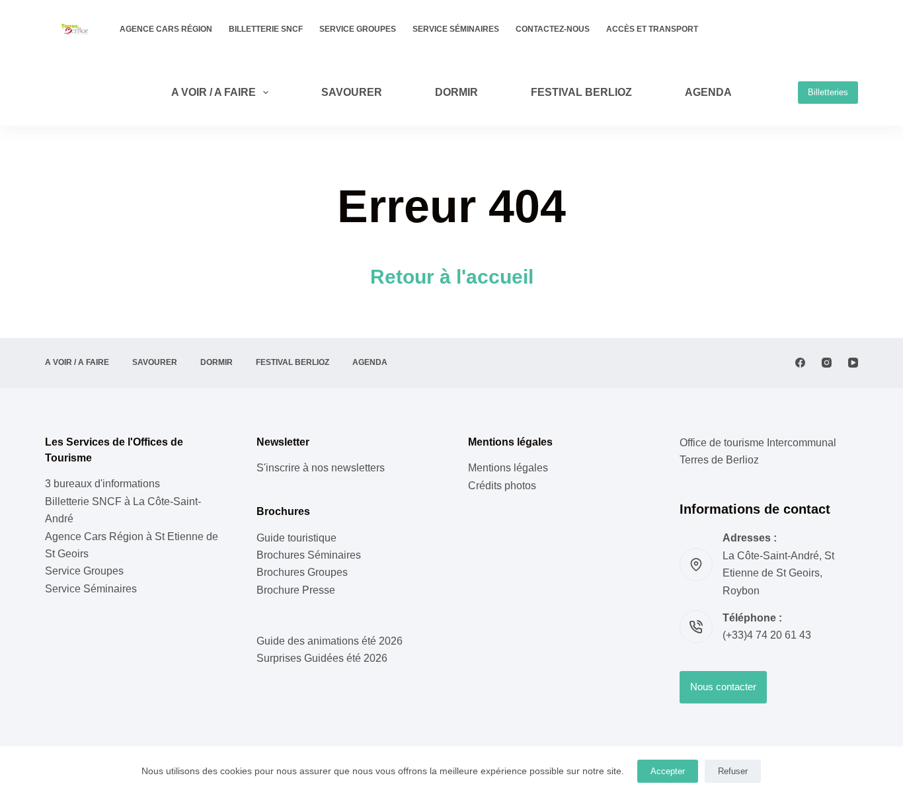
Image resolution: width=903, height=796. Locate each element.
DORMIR (456, 92)
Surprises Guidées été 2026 (321, 658)
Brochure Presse (295, 590)
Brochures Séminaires (308, 555)
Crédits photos (502, 485)
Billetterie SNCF (266, 29)
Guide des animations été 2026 (329, 641)
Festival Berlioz (581, 92)
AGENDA (708, 92)
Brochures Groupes (302, 572)
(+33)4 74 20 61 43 (767, 635)
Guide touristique (296, 537)
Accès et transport (652, 29)
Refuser (733, 771)
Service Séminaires (455, 29)
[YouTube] (853, 363)
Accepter (667, 771)
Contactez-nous (553, 29)
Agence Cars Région (166, 29)
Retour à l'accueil (451, 277)
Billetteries (828, 92)
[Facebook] (800, 363)
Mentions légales (508, 467)
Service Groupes (357, 29)
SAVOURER (351, 92)
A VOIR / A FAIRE (213, 92)
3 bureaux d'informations (102, 483)
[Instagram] (827, 363)
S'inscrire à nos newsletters (320, 467)
